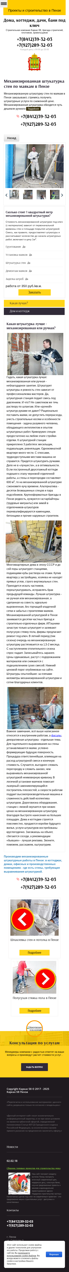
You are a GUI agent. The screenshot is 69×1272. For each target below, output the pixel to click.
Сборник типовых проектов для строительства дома (33, 1168)
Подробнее (34, 953)
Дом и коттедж (20, 311)
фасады (56, 735)
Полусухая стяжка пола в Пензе (34, 998)
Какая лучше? (19, 303)
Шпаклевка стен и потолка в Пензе (34, 940)
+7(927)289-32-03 (34, 45)
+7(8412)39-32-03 (34, 39)
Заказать (34, 292)
